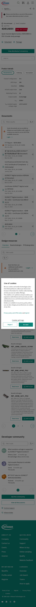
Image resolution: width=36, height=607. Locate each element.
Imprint (27, 313)
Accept (26, 324)
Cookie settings (18, 320)
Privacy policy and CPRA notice (13, 313)
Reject (10, 324)
